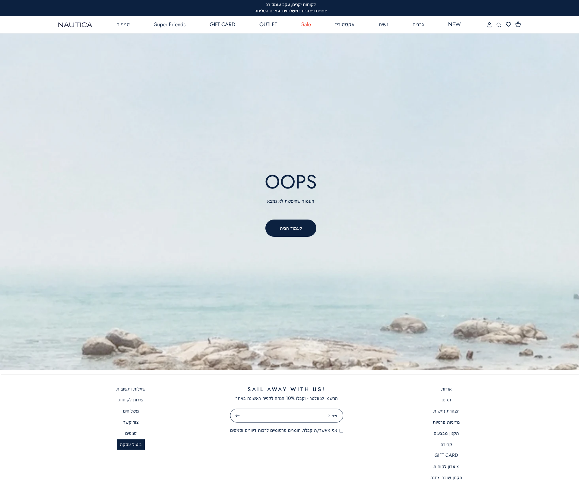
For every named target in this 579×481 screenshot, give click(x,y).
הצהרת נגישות (446, 410)
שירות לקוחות (131, 399)
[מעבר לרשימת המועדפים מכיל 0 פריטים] (508, 24)
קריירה (446, 444)
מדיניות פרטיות (446, 422)
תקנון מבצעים (446, 433)
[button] (518, 24)
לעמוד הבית (291, 228)
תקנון (446, 399)
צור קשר (131, 422)
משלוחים (131, 410)
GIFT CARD (446, 455)
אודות (446, 388)
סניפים (131, 433)
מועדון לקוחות (446, 466)
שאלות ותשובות (131, 388)
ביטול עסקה (131, 444)
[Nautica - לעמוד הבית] (75, 24)
